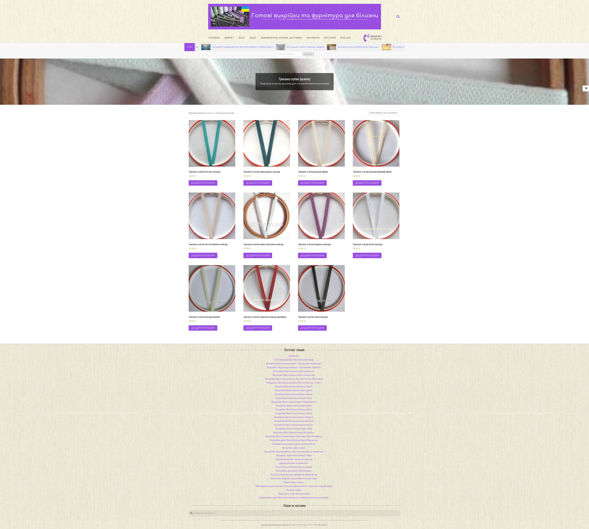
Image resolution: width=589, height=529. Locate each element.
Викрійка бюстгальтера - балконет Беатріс (293, 363)
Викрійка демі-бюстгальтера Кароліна (294, 440)
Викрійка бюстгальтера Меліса (294, 421)
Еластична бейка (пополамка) (294, 467)
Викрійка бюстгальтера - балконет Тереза (294, 367)
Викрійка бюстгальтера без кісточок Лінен (294, 383)
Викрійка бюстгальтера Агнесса (293, 371)
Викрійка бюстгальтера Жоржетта (293, 402)
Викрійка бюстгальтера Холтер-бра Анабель (293, 436)
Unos (305, 524)
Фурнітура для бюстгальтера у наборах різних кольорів (293, 497)
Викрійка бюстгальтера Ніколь (293, 425)
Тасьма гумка (294, 490)
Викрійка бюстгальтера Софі (294, 428)
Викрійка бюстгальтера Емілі (293, 398)
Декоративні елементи (293, 463)
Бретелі (294, 356)
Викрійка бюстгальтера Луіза (293, 413)
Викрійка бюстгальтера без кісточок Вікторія (294, 379)
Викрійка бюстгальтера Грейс (294, 386)
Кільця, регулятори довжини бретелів (294, 474)
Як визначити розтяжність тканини (307, 47)
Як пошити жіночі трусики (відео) (254, 47)
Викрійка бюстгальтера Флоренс (294, 432)
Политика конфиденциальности (275, 524)
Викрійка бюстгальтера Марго (293, 417)
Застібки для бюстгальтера (294, 471)
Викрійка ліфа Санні (293, 448)
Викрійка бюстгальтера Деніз (293, 390)
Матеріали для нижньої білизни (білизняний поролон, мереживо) (293, 486)
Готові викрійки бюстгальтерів (293, 360)
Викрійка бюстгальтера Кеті (293, 409)
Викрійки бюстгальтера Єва (294, 455)
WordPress (322, 524)
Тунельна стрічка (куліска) (293, 494)
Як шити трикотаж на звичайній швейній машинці (370, 47)
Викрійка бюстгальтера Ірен (294, 405)
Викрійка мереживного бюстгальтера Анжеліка (294, 451)
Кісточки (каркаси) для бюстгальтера (293, 478)
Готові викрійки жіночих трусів (293, 459)
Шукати (308, 54)
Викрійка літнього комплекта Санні (293, 444)
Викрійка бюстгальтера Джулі (294, 394)
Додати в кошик (203, 183)
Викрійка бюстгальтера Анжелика (294, 375)
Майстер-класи (294, 482)
